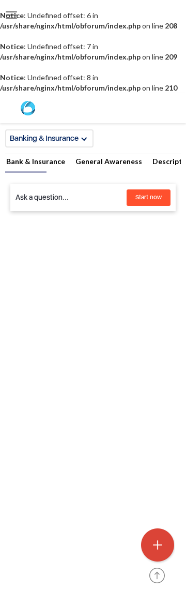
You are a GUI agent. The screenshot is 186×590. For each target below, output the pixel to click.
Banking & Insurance (44, 138)
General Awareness (108, 161)
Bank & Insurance (35, 161)
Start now (148, 197)
